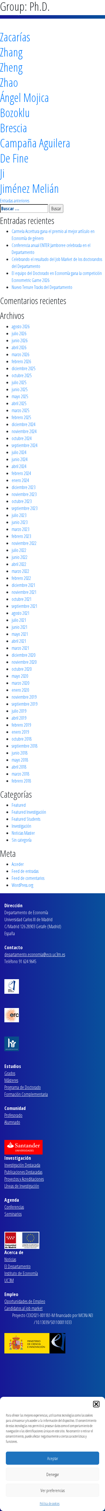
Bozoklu (15, 113)
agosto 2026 (20, 326)
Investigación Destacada (22, 1165)
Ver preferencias (53, 1490)
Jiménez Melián (29, 188)
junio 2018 (19, 753)
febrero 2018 (21, 781)
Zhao (9, 82)
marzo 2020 (20, 683)
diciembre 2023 (23, 487)
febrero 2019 (21, 725)
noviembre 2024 (24, 431)
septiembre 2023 (24, 508)
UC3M (9, 1280)
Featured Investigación (29, 812)
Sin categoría (22, 840)
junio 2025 (19, 389)
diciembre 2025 (23, 368)
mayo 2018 (20, 760)
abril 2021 (19, 641)
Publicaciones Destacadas (23, 1172)
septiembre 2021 (24, 606)
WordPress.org (22, 885)
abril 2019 (19, 718)
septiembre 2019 (24, 704)
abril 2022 (19, 564)
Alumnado (12, 1122)
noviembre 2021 (24, 592)
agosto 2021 (20, 613)
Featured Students (26, 819)
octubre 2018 (22, 739)
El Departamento (17, 1266)
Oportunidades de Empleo (24, 1301)
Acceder (18, 864)
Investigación (21, 826)
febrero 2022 (21, 578)
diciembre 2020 (23, 655)
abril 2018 (19, 767)
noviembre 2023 (24, 494)
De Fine (14, 158)
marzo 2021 (20, 648)
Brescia (13, 128)
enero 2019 (20, 732)
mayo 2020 (20, 676)
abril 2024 (19, 466)
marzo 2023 (20, 529)
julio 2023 (19, 515)
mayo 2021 (20, 634)
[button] (96, 1404)
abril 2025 (19, 403)
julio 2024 (19, 452)
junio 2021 (19, 627)
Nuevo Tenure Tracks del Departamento (42, 287)
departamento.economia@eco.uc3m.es (34, 954)
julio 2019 (19, 711)
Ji (2, 173)
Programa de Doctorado (22, 1087)
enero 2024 (20, 480)
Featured (19, 805)
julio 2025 (19, 382)
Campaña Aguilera (35, 143)
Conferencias (14, 1207)
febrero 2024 (21, 473)
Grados (9, 1073)
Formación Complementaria (26, 1094)
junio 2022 (19, 557)
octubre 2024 (22, 438)
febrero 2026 (21, 361)
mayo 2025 (20, 396)
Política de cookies (50, 1503)
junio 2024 (19, 459)
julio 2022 (19, 550)
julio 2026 (19, 333)
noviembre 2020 (24, 662)
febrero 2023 (21, 536)
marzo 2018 (20, 774)
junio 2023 (19, 522)
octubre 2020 (22, 669)
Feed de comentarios (28, 878)
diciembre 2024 (23, 424)
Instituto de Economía (21, 1273)
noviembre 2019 (24, 697)
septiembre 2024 (24, 445)
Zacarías (15, 37)
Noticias (10, 1259)
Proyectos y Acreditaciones (24, 1179)
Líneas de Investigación (21, 1186)
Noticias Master (23, 833)
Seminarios (13, 1214)
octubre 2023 (22, 501)
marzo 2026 (20, 354)
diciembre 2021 (23, 585)
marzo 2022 (20, 571)
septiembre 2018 (24, 746)
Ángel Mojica (24, 97)
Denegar (52, 1474)
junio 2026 (19, 340)
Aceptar (52, 1458)
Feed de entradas (25, 871)
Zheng (11, 67)
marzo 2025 (20, 410)
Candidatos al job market (23, 1308)
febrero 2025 (21, 417)
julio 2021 (19, 620)
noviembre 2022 (24, 543)
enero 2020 (20, 690)
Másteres (11, 1080)
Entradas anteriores (14, 200)
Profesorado (13, 1115)
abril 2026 (19, 347)
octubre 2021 (22, 599)
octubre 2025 (22, 375)
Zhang (11, 52)
